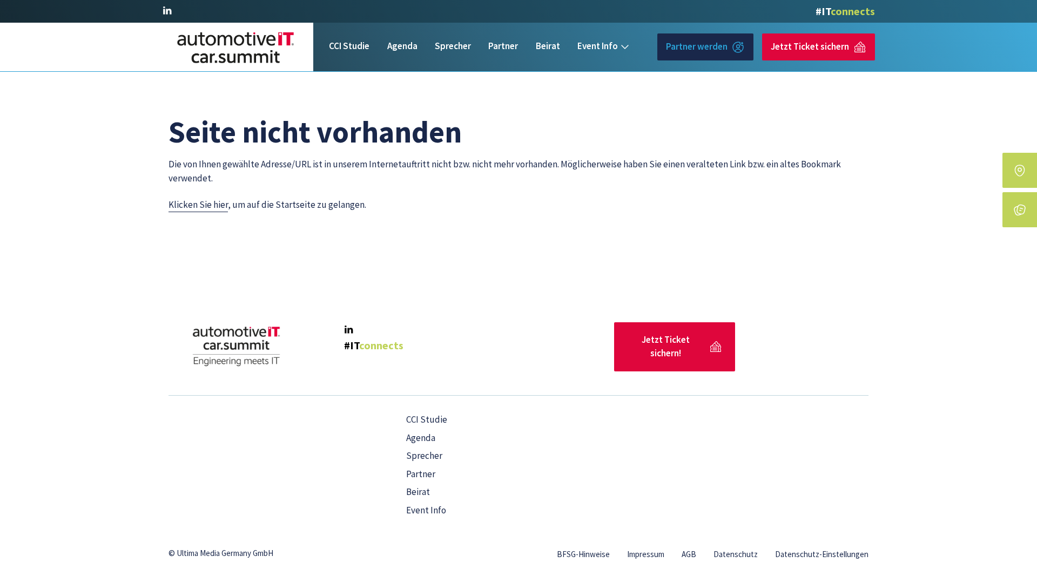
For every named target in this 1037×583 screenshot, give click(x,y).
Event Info (597, 46)
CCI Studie (349, 46)
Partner (503, 46)
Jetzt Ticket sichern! (666, 347)
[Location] (1019, 170)
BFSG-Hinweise (583, 554)
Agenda (402, 46)
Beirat (548, 46)
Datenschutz (735, 554)
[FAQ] (1019, 209)
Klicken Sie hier (198, 205)
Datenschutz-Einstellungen (821, 554)
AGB (689, 554)
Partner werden (697, 46)
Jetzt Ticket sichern (810, 46)
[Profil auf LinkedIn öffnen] (167, 11)
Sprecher (453, 46)
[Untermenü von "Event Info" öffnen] (625, 47)
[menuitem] (349, 47)
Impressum (645, 554)
